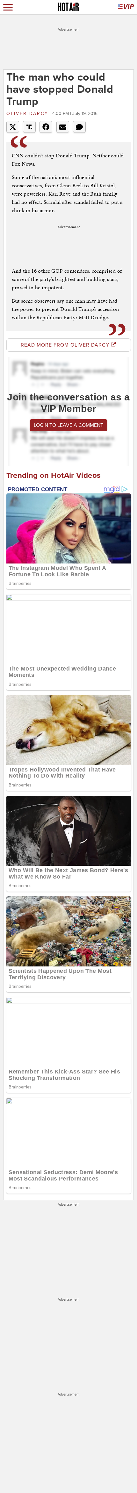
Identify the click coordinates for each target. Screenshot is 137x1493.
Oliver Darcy (28, 113)
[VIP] (126, 7)
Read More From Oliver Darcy (66, 345)
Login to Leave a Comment (68, 425)
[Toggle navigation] (8, 7)
